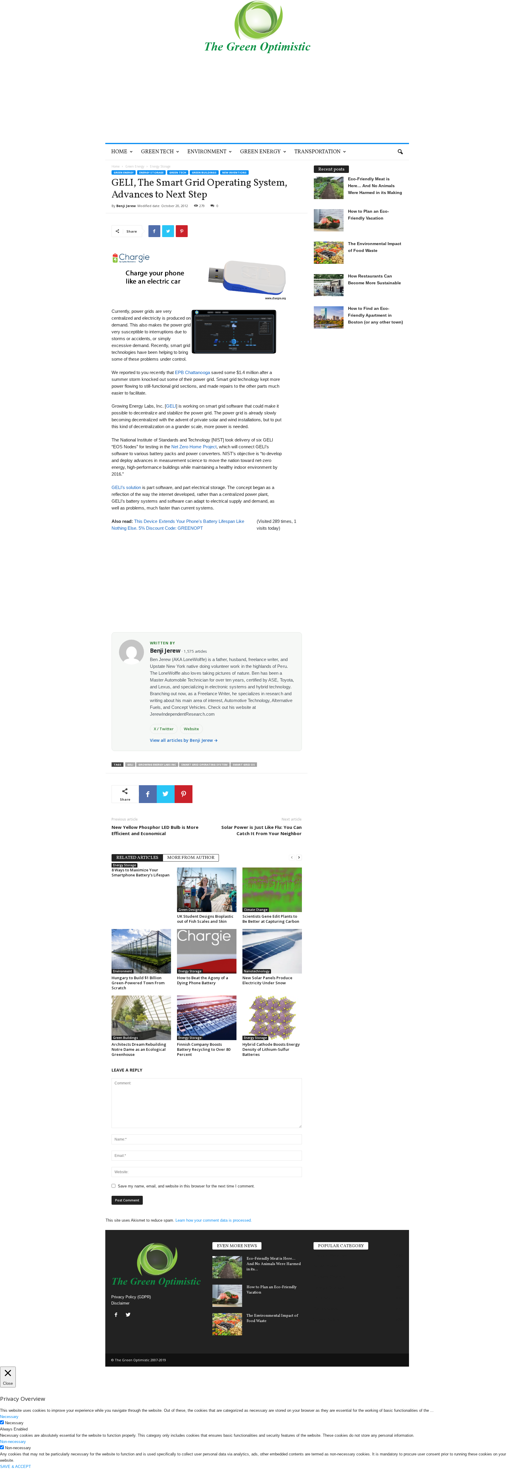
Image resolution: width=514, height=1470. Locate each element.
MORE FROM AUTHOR (190, 858)
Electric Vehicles (330, 1255)
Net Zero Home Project (194, 446)
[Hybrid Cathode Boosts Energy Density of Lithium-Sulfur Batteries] (272, 1018)
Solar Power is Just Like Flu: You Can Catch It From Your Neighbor (261, 830)
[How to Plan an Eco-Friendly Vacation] (227, 1296)
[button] (400, 152)
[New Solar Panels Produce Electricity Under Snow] (272, 951)
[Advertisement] (257, 98)
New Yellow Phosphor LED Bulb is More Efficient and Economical (155, 830)
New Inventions (234, 172)
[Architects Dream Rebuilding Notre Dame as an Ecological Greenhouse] (141, 1018)
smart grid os (244, 764)
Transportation (317, 152)
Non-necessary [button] (13, 1441)
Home (119, 152)
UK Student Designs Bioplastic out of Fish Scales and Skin (205, 919)
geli (130, 764)
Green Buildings (204, 172)
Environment (206, 152)
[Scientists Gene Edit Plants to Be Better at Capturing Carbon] (272, 890)
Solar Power (326, 1266)
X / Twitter (164, 728)
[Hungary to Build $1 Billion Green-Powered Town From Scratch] (141, 951)
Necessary (14, 1423)
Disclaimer (120, 1303)
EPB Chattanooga (192, 372)
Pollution (323, 1298)
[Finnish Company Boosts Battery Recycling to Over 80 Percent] (206, 1018)
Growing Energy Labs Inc (157, 764)
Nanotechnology (256, 971)
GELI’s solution (126, 487)
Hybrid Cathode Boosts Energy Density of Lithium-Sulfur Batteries (271, 1049)
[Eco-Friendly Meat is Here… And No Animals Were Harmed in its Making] (227, 1267)
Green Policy (326, 1319)
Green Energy (260, 152)
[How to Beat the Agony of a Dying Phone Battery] (206, 951)
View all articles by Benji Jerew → (184, 740)
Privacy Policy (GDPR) (131, 1297)
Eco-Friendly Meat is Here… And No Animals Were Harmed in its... (274, 1264)
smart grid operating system (204, 764)
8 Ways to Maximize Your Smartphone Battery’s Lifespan (141, 872)
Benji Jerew (126, 206)
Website (191, 728)
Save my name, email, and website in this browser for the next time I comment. (186, 1186)
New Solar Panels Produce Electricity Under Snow (267, 980)
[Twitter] (128, 1315)
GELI (171, 405)
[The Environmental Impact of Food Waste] (227, 1324)
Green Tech (157, 152)
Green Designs (189, 910)
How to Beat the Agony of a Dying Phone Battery (202, 980)
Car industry (326, 1308)
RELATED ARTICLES (137, 858)
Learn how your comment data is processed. (213, 1220)
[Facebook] (117, 1315)
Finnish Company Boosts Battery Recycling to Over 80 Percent (203, 1049)
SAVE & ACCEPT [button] (15, 1466)
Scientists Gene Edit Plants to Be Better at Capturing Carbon (270, 919)
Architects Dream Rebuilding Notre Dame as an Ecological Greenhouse (139, 1049)
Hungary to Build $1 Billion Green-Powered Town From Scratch (138, 982)
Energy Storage (151, 172)
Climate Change (255, 910)
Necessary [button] (9, 1416)
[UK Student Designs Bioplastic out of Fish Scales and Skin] (206, 890)
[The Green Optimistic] (257, 27)
